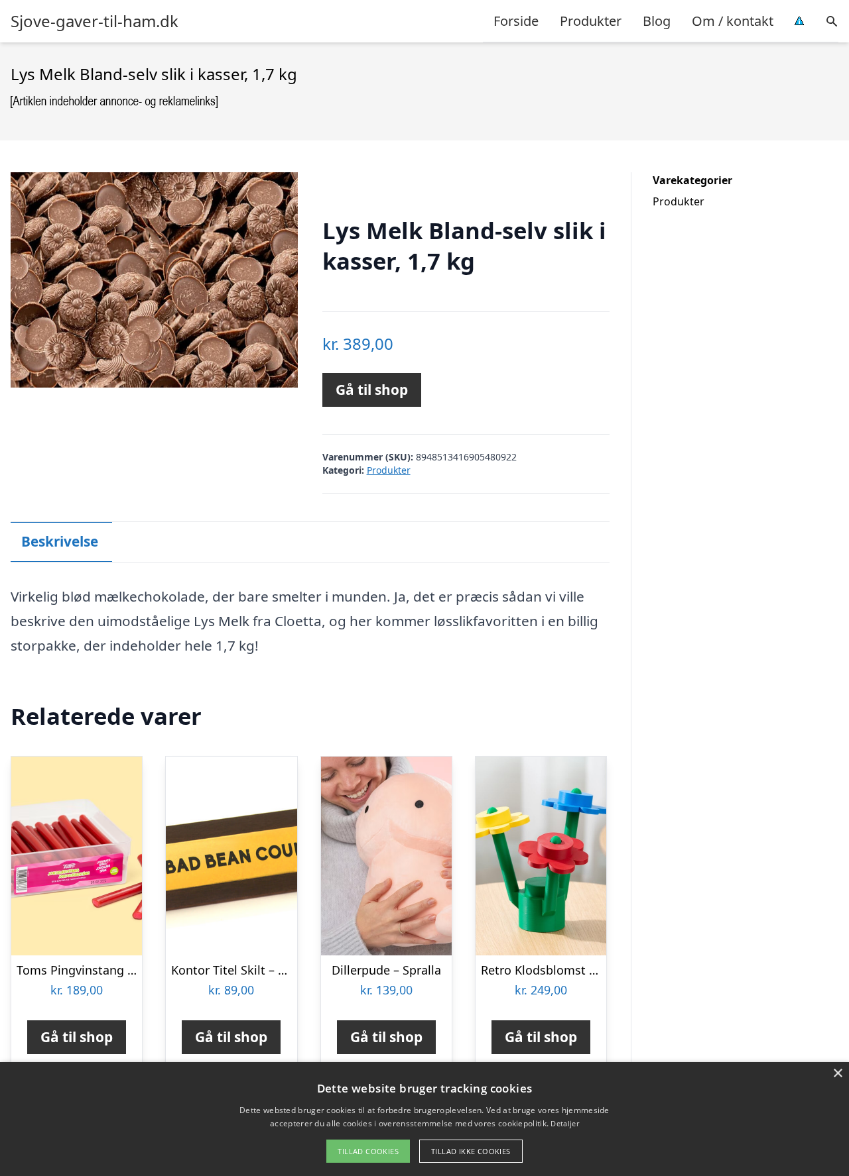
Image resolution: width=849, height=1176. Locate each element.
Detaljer (564, 1123)
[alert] (424, 1119)
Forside (516, 21)
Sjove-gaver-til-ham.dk (94, 21)
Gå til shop (372, 389)
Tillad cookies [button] (368, 1151)
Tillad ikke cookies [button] (471, 1151)
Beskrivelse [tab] (59, 541)
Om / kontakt (732, 21)
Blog (657, 21)
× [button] (837, 1074)
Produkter (590, 21)
